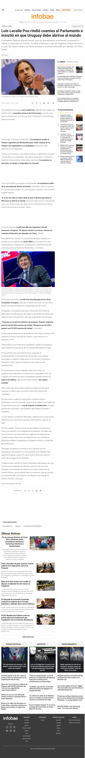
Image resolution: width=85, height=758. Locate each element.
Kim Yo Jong (63, 22)
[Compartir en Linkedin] (44, 103)
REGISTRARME (66, 10)
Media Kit (58, 733)
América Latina (6, 26)
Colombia (45, 10)
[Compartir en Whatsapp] (32, 103)
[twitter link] (10, 727)
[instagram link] (14, 727)
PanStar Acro (34, 22)
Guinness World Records (45, 22)
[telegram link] (10, 730)
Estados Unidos (36, 10)
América (26, 720)
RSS (27, 741)
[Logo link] (42, 16)
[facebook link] (7, 727)
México (58, 10)
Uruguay (17, 526)
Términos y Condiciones (74, 720)
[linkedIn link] (14, 730)
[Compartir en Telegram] (48, 103)
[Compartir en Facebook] (36, 103)
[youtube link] (7, 730)
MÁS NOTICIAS (28, 637)
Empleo (42, 720)
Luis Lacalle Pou (7, 526)
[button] (3, 10)
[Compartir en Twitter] (40, 103)
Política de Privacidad (74, 722)
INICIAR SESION (78, 10)
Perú (26, 733)
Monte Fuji (27, 22)
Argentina (27, 10)
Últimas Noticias (26, 738)
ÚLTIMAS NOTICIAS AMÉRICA (32, 526)
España (52, 10)
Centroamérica (26, 736)
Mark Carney (55, 22)
